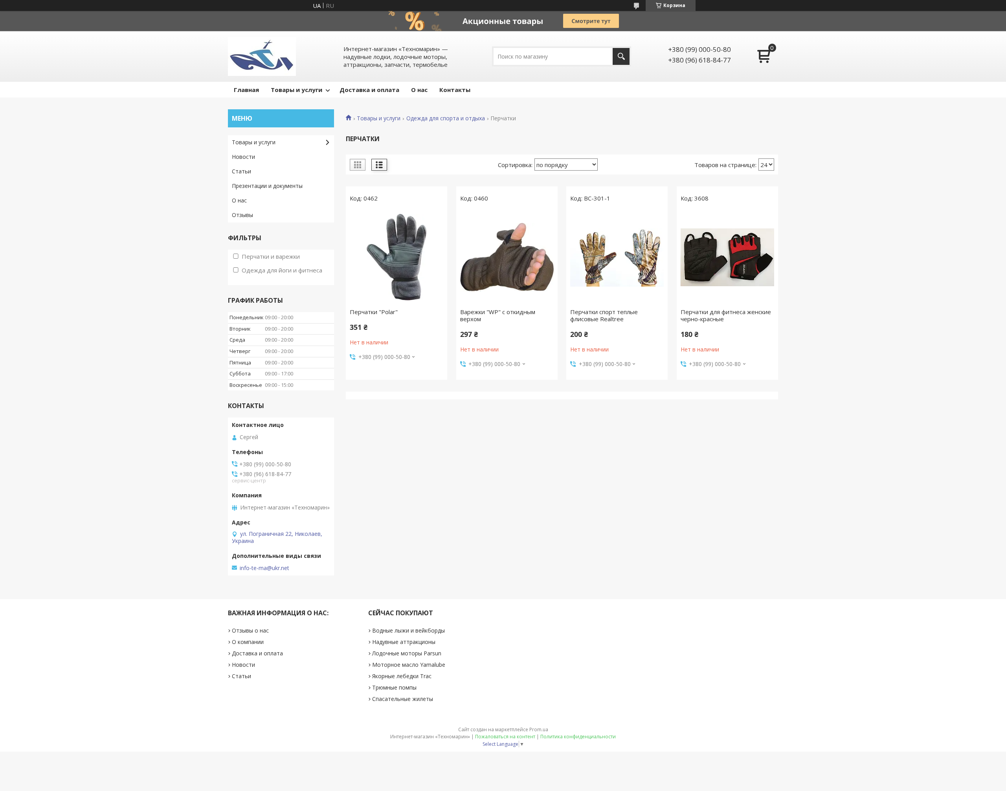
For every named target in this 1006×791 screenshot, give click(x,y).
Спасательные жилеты (402, 699)
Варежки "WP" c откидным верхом (497, 315)
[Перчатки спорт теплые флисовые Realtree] (617, 257)
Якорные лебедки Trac (401, 676)
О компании (248, 642)
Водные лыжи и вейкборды (408, 630)
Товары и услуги (296, 90)
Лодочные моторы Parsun (406, 653)
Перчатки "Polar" (374, 311)
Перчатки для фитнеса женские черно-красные (726, 315)
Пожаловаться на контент (505, 736)
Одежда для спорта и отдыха (445, 118)
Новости (243, 156)
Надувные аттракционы (403, 642)
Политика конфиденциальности (578, 736)
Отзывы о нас (250, 630)
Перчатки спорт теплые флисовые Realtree (604, 315)
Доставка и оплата (369, 90)
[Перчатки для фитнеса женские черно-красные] (727, 257)
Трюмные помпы (394, 687)
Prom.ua (538, 729)
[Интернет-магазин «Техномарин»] (262, 56)
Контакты (454, 90)
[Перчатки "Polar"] (396, 257)
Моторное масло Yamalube (408, 664)
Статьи (241, 171)
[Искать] (621, 56)
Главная (246, 90)
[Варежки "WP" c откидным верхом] (507, 257)
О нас (419, 90)
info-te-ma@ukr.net (264, 568)
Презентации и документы (267, 185)
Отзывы (242, 215)
